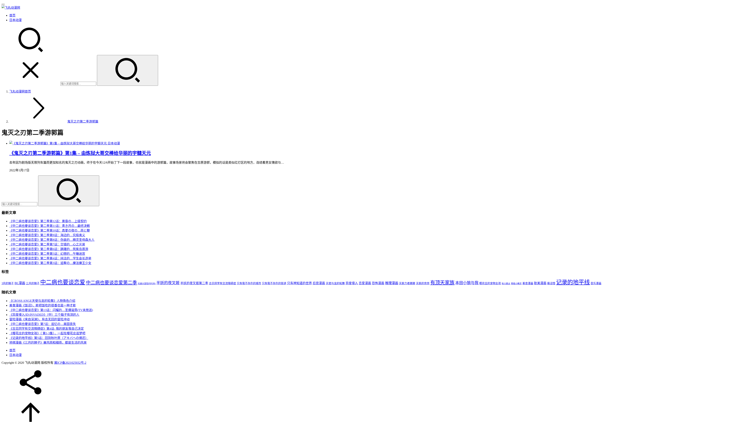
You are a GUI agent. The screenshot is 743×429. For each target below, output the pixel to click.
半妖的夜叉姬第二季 (194, 283)
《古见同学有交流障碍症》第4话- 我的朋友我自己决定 (46, 328)
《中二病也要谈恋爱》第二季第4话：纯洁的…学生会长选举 (50, 258)
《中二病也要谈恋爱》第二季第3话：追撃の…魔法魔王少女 (50, 263)
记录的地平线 (573, 282)
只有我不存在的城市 (249, 283)
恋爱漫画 (365, 283)
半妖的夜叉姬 (168, 283)
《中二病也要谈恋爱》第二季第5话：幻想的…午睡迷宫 (47, 253)
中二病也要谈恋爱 (62, 282)
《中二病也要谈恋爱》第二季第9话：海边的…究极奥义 (47, 235)
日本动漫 (15, 20)
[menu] (3, 4)
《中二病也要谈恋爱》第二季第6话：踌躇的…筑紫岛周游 (48, 249)
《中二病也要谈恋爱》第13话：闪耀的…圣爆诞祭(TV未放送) (51, 310)
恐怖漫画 (378, 283)
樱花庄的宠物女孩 (490, 283)
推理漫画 (391, 283)
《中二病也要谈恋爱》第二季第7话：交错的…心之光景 (47, 244)
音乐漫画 (596, 283)
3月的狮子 (8, 283)
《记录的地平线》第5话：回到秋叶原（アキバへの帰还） (48, 338)
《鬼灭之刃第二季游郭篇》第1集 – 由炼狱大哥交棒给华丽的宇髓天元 (80, 153)
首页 (12, 15)
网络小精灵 (516, 283)
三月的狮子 (32, 283)
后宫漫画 (319, 283)
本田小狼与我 (466, 283)
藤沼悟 (551, 283)
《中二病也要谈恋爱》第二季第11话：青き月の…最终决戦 (49, 225)
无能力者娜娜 (407, 283)
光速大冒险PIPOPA (147, 283)
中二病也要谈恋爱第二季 (111, 282)
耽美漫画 (540, 283)
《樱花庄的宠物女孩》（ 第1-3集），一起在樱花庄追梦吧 (47, 333)
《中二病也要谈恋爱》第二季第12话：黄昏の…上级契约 (48, 221)
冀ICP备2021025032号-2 (70, 362)
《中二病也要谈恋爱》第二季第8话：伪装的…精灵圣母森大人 (51, 239)
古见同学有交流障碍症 (222, 283)
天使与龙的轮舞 (335, 283)
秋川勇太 (506, 283)
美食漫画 (527, 283)
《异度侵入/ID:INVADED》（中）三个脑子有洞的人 (44, 314)
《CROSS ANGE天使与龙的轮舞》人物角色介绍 (42, 300)
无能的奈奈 (423, 283)
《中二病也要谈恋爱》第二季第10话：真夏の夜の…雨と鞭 (49, 230)
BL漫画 (20, 283)
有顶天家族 (442, 282)
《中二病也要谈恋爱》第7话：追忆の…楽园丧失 (42, 324)
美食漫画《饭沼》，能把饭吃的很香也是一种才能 (42, 305)
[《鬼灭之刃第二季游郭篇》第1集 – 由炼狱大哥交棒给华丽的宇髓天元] (58, 143)
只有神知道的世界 (299, 283)
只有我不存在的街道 (274, 283)
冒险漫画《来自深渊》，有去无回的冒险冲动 (39, 319)
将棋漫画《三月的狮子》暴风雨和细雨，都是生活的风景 (48, 342)
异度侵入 (352, 283)
